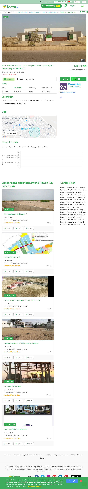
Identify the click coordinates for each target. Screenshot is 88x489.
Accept (72, 481)
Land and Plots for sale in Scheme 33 (73, 219)
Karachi (37, 12)
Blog (40, 2)
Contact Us (48, 2)
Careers (42, 458)
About (8, 455)
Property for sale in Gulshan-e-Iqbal (72, 197)
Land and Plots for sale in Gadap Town (73, 210)
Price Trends (63, 455)
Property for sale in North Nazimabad (73, 212)
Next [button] (82, 38)
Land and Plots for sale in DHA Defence (73, 195)
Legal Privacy (27, 455)
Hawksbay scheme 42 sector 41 (15, 214)
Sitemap (72, 455)
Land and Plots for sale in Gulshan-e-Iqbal (73, 200)
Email (82, 79)
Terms (38, 455)
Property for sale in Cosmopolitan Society (73, 187)
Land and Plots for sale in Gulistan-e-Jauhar (73, 205)
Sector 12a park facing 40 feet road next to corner (22, 300)
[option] (44, 38)
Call (66, 79)
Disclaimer (48, 455)
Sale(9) (70, 86)
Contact (17, 455)
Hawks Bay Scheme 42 (50, 12)
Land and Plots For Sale (25, 12)
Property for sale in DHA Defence (71, 192)
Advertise (80, 455)
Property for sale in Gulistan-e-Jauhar (73, 202)
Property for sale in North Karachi (72, 222)
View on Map (11, 133)
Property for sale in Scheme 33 (71, 217)
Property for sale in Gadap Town (71, 207)
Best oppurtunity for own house (15, 429)
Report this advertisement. (67, 92)
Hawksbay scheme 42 (12, 257)
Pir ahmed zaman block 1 (13, 386)
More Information (34, 486)
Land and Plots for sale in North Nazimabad (73, 214)
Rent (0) (77, 86)
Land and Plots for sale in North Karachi (73, 224)
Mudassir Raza (74, 84)
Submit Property (50, 6)
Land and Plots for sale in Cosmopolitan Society (73, 190)
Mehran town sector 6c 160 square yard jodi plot (21, 343)
